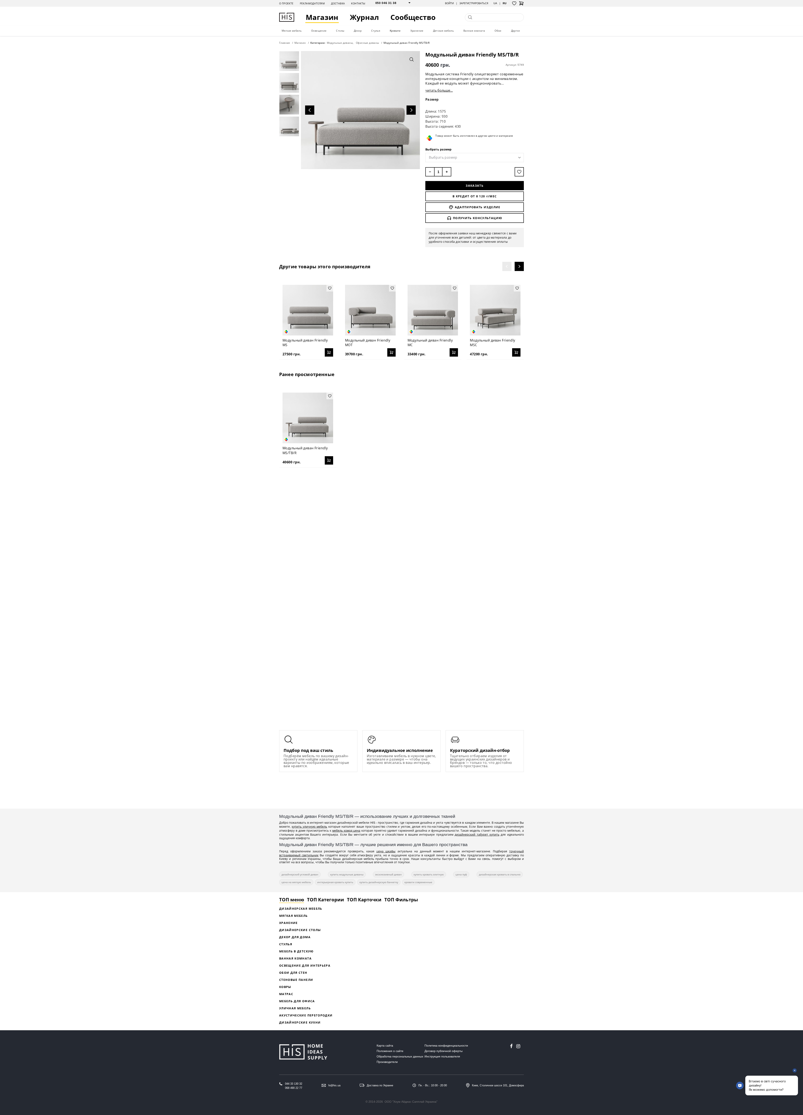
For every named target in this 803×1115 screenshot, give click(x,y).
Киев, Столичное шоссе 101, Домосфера (498, 1085)
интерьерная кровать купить (335, 882)
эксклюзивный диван (388, 874)
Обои (498, 30)
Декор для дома (295, 937)
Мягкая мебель (292, 30)
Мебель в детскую (296, 951)
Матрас (286, 994)
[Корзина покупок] (521, 4)
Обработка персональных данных (400, 1056)
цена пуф (461, 874)
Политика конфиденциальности (446, 1045)
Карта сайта (385, 1045)
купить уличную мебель (309, 827)
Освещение (319, 30)
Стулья (375, 30)
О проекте (286, 3)
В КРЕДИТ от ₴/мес (475, 196)
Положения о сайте (390, 1051)
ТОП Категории (325, 899)
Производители (387, 1062)
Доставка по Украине (380, 1085)
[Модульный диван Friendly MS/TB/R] (308, 418)
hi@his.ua (334, 1085)
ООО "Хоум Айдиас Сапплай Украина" (411, 1101)
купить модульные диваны (346, 874)
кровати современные (418, 882)
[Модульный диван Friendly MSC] (495, 310)
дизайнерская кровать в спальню (499, 874)
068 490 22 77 (293, 1087)
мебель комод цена (346, 830)
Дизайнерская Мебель (300, 909)
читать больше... (439, 90)
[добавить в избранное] (519, 171)
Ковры (285, 987)
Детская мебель (443, 30)
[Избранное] (514, 3)
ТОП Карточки (364, 899)
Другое (515, 30)
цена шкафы (386, 851)
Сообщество (413, 17)
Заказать (474, 186)
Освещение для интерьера (304, 965)
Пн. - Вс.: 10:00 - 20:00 (432, 1085)
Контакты (358, 3)
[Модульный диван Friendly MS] (308, 310)
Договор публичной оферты (444, 1051)
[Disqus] (401, 525)
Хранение (416, 30)
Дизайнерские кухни (300, 1022)
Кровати (395, 30)
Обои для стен (293, 973)
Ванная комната (474, 30)
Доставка (338, 3)
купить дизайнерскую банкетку (378, 882)
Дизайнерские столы (300, 930)
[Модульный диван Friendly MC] (433, 310)
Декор (358, 30)
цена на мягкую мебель (296, 882)
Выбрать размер (438, 149)
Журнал (364, 17)
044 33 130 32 (293, 1083)
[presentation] (506, 266)
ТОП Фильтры (401, 899)
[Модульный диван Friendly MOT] (370, 310)
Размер (432, 99)
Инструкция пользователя (442, 1056)
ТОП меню (291, 899)
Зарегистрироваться (473, 3)
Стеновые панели (296, 980)
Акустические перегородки (305, 1015)
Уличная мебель (295, 1008)
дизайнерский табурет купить (477, 834)
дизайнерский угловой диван (299, 874)
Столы (340, 30)
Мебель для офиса (297, 1001)
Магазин (322, 17)
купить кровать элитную (429, 874)
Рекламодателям (312, 3)
